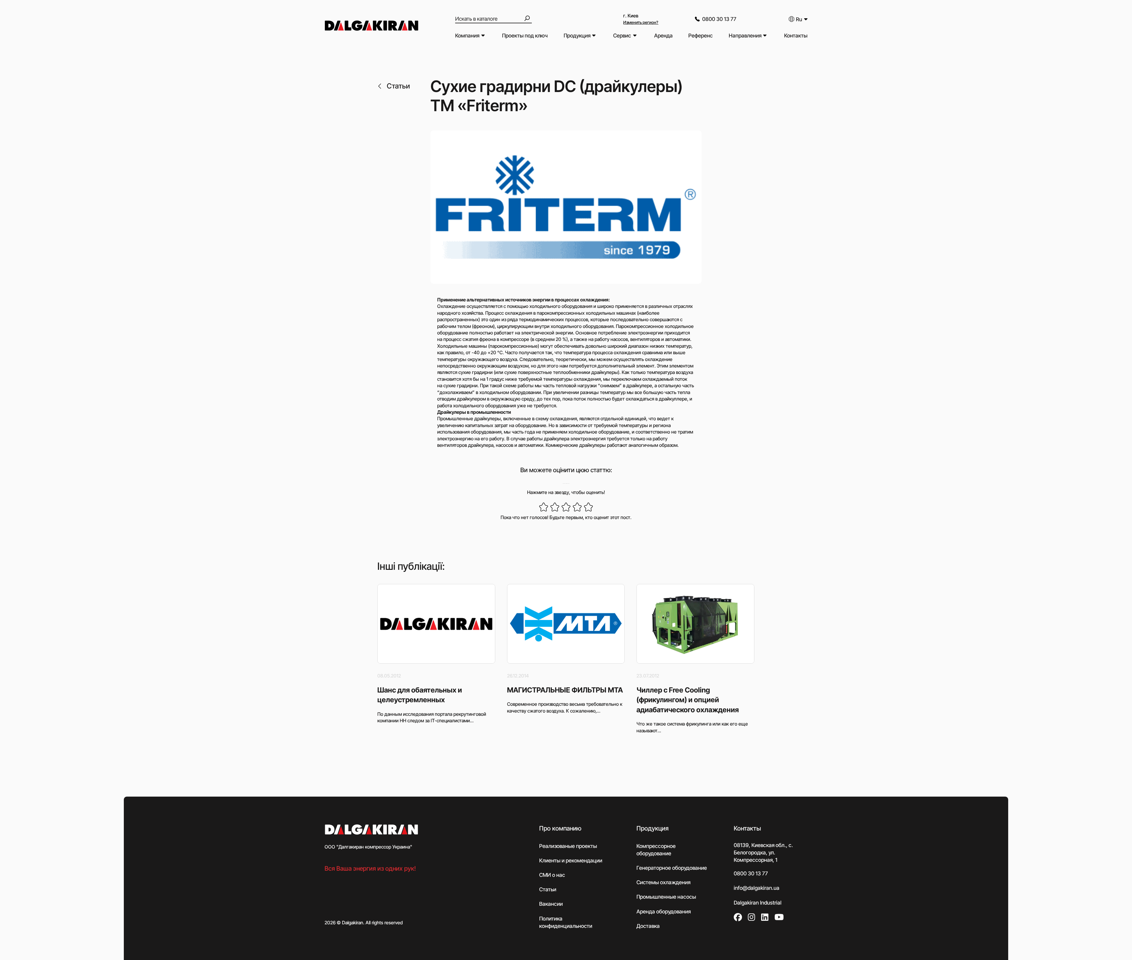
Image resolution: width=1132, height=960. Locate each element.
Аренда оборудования (663, 911)
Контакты (795, 35)
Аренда (663, 35)
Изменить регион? (640, 22)
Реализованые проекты (568, 846)
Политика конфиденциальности (565, 922)
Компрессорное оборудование (656, 849)
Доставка (648, 926)
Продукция (577, 35)
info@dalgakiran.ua (756, 888)
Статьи (398, 86)
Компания (467, 35)
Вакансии (551, 904)
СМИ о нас (552, 875)
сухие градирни (460, 385)
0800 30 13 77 (719, 19)
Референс (700, 35)
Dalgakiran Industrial (757, 903)
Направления (745, 35)
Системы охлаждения (663, 882)
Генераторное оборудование (671, 868)
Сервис (622, 35)
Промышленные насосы (666, 897)
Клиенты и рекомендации (570, 860)
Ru (799, 19)
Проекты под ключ (525, 35)
